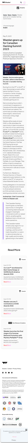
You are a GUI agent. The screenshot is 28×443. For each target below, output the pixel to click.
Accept (15, 436)
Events (14, 15)
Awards (4, 368)
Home (5, 15)
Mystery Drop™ (8, 138)
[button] (26, 430)
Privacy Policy (17, 368)
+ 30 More (19, 409)
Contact (9, 368)
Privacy (14, 440)
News (9, 15)
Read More (7, 282)
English (5, 27)
